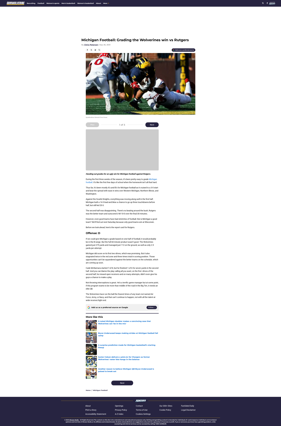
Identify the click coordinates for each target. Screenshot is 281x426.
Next (152, 125)
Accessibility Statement (95, 414)
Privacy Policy (121, 410)
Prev (92, 125)
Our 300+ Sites (165, 406)
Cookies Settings (143, 414)
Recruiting (31, 3)
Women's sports (52, 3)
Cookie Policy (165, 410)
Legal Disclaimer (188, 410)
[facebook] (267, 3)
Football (41, 3)
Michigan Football (100, 390)
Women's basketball (85, 3)
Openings (119, 406)
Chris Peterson (91, 45)
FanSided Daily (187, 406)
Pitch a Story (90, 410)
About (98, 3)
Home (88, 390)
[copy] (99, 49)
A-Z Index (119, 414)
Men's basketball (68, 3)
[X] (263, 3)
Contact (139, 406)
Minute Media (74, 420)
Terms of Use (142, 410)
